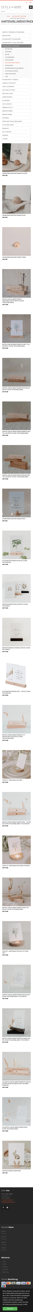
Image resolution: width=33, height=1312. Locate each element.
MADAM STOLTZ (7, 107)
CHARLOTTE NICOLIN (8, 83)
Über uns (5, 1269)
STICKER (4, 139)
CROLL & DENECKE (8, 86)
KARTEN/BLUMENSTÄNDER (12, 62)
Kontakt (4, 1267)
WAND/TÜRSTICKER (10, 74)
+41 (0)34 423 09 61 (7, 1200)
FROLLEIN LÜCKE (7, 93)
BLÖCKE (7, 54)
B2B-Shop (5, 1272)
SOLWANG (5, 118)
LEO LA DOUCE (7, 104)
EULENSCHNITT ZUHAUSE (10, 79)
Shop (8, 16)
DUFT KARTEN (6, 132)
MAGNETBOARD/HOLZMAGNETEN (14, 68)
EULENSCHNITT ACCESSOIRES (11, 39)
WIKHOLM (5, 128)
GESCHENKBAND (9, 57)
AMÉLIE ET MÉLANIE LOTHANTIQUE (13, 32)
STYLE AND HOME (7, 125)
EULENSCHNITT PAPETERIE (19, 16)
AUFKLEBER (8, 51)
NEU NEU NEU (9, 49)
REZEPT (3, 1232)
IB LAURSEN (6, 100)
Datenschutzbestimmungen (14, 1304)
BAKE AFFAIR (6, 35)
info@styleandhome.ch (8, 1202)
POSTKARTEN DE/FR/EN (11, 71)
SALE (6, 76)
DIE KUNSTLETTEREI (8, 90)
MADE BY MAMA (7, 111)
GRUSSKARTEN (9, 60)
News (4, 1264)
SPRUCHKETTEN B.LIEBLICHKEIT (12, 121)
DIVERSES (5, 135)
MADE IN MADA (7, 114)
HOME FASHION (7, 97)
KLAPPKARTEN (9, 65)
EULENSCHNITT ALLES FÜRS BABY (12, 42)
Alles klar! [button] (10, 1308)
